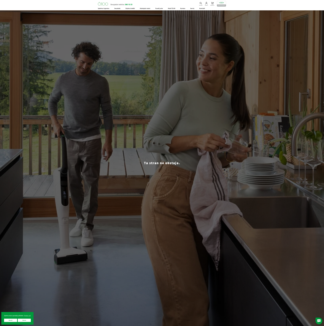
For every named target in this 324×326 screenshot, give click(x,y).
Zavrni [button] (24, 320)
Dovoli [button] (10, 320)
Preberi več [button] (27, 315)
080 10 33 (128, 5)
